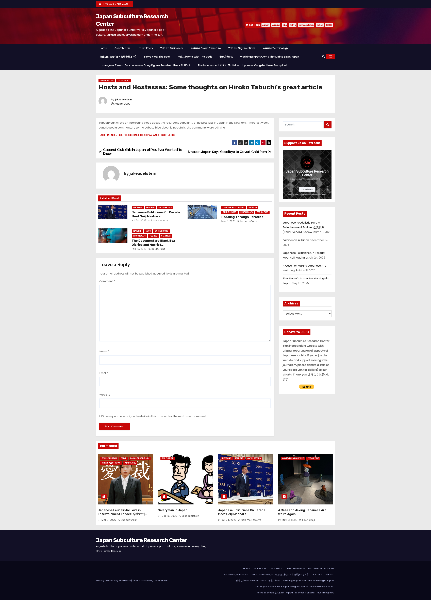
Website (104, 395)
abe (285, 25)
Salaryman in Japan (296, 240)
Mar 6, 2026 (109, 520)
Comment (107, 281)
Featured (150, 207)
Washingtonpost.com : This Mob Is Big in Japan (269, 56)
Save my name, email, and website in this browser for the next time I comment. (154, 416)
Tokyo (293, 25)
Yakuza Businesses (172, 48)
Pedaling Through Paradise (242, 217)
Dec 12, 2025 (170, 516)
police (320, 25)
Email (103, 373)
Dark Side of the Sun (139, 458)
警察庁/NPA (226, 56)
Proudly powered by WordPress (113, 580)
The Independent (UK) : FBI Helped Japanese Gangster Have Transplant (242, 65)
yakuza (276, 25)
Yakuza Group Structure (206, 48)
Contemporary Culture (233, 207)
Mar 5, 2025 (228, 221)
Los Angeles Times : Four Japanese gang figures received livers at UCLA (145, 65)
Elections (137, 207)
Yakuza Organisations (241, 48)
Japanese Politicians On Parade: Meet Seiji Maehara (156, 214)
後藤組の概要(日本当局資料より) (118, 56)
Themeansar (161, 580)
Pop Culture (262, 212)
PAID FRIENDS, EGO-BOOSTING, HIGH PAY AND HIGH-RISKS (137, 135)
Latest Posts (145, 48)
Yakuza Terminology (275, 48)
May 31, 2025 (290, 520)
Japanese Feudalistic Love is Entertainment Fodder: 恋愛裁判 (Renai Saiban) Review (303, 227)
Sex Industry (123, 80)
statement (166, 236)
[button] (323, 57)
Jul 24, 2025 (139, 220)
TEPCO (329, 25)
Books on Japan (109, 458)
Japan (265, 25)
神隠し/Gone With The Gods (195, 56)
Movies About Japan (111, 463)
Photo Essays (246, 212)
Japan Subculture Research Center (141, 540)
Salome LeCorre (157, 220)
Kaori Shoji (308, 520)
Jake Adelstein (306, 25)
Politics (153, 236)
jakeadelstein (123, 99)
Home (103, 48)
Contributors (122, 48)
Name (104, 351)
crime (123, 458)
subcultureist (156, 249)
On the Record (106, 80)
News (148, 231)
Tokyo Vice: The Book (157, 56)
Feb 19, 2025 (139, 249)
